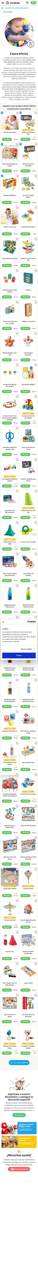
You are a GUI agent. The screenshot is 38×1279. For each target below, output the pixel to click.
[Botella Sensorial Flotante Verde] (28, 593)
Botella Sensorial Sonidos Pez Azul (28, 700)
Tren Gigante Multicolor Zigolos (9, 480)
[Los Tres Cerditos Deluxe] (28, 184)
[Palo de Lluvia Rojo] (10, 121)
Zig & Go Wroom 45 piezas (9, 858)
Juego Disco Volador (9, 888)
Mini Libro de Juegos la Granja (28, 732)
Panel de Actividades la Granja (9, 165)
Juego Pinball (28, 983)
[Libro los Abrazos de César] (28, 436)
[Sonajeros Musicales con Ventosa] (10, 373)
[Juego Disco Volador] (10, 877)
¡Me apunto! (19, 1115)
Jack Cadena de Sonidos (28, 574)
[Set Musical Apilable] (28, 373)
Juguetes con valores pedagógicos (17, 8)
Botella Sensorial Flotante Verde (28, 606)
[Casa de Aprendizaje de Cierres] (28, 908)
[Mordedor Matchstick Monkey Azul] (10, 436)
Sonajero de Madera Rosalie (28, 1047)
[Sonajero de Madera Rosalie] (28, 1034)
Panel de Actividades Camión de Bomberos (10, 795)
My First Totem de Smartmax (28, 1015)
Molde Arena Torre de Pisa (28, 511)
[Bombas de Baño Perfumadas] (28, 940)
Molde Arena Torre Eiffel (10, 543)
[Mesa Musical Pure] (28, 751)
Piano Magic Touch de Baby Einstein (10, 984)
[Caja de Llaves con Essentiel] (28, 152)
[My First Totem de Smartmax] (28, 1003)
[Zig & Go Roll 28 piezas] (28, 814)
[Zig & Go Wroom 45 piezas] (10, 845)
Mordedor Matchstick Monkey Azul (10, 448)
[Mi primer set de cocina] (28, 782)
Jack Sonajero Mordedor (28, 354)
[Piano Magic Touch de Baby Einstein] (10, 971)
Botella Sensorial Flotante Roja (9, 669)
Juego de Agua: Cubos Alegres (9, 291)
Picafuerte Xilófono (9, 195)
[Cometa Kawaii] (28, 877)
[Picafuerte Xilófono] (10, 184)
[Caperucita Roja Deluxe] (10, 247)
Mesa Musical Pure (28, 762)
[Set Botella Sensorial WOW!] (10, 751)
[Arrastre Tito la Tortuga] (28, 530)
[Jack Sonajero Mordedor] (28, 341)
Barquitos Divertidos (28, 227)
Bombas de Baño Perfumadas (28, 952)
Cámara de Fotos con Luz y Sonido (10, 322)
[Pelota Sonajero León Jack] (10, 341)
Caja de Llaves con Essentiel (28, 165)
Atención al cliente (21, 1169)
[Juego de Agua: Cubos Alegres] (10, 278)
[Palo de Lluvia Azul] (10, 215)
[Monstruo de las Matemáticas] (10, 814)
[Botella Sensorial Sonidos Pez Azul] (28, 688)
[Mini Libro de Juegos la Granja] (28, 719)
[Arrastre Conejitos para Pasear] (28, 467)
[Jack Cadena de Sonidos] (28, 562)
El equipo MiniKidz (25, 1129)
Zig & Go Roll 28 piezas (28, 825)
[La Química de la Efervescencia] (10, 499)
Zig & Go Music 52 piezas (10, 1015)
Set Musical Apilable (28, 384)
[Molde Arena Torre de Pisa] (28, 499)
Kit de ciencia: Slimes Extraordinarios (10, 574)
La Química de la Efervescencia (9, 511)
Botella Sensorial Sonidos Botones (9, 700)
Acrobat (28, 290)
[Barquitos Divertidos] (28, 215)
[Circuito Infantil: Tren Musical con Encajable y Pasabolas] (10, 404)
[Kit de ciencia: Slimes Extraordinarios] (10, 562)
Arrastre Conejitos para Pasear (28, 480)
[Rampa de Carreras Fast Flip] (28, 247)
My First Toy (10, 951)
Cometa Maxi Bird (10, 920)
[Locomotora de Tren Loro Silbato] (28, 404)
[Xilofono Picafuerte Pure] (28, 121)
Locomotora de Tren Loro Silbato (28, 417)
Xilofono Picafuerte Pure (28, 133)
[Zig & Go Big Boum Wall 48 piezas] (28, 845)
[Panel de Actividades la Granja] (10, 152)
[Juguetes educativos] (12, 3)
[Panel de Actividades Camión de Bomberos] (10, 782)
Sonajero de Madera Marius (9, 1047)
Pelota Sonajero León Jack (10, 354)
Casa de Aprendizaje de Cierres (28, 921)
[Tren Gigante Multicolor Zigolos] (10, 467)
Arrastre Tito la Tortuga (28, 542)
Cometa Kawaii (28, 888)
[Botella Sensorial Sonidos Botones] (10, 688)
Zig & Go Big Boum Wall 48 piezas (28, 858)
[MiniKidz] (2, 8)
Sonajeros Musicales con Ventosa (9, 385)
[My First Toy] (10, 940)
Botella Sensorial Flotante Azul (9, 606)
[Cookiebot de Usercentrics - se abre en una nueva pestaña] (27, 622)
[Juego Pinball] (28, 971)
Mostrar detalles (26, 649)
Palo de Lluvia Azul (10, 227)
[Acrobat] (28, 278)
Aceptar (19, 655)
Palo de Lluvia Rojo (10, 132)
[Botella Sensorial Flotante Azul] (10, 593)
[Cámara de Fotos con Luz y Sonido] (10, 310)
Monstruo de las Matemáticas (9, 826)
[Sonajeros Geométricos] (10, 719)
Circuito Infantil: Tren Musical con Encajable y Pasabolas (9, 418)
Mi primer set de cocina (28, 794)
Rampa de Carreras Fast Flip (28, 259)
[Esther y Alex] (9, 1128)
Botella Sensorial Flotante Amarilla (28, 669)
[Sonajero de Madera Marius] (10, 1034)
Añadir (7, 139)
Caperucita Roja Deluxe (9, 258)
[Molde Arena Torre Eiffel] (10, 530)
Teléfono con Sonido (28, 321)
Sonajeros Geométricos (9, 731)
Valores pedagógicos (26, 1143)
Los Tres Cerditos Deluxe (28, 196)
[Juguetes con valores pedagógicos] (9, 1142)
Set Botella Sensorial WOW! (10, 763)
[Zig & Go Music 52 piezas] (10, 1003)
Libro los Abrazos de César (28, 448)
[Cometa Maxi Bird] (10, 908)
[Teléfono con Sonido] (28, 310)
